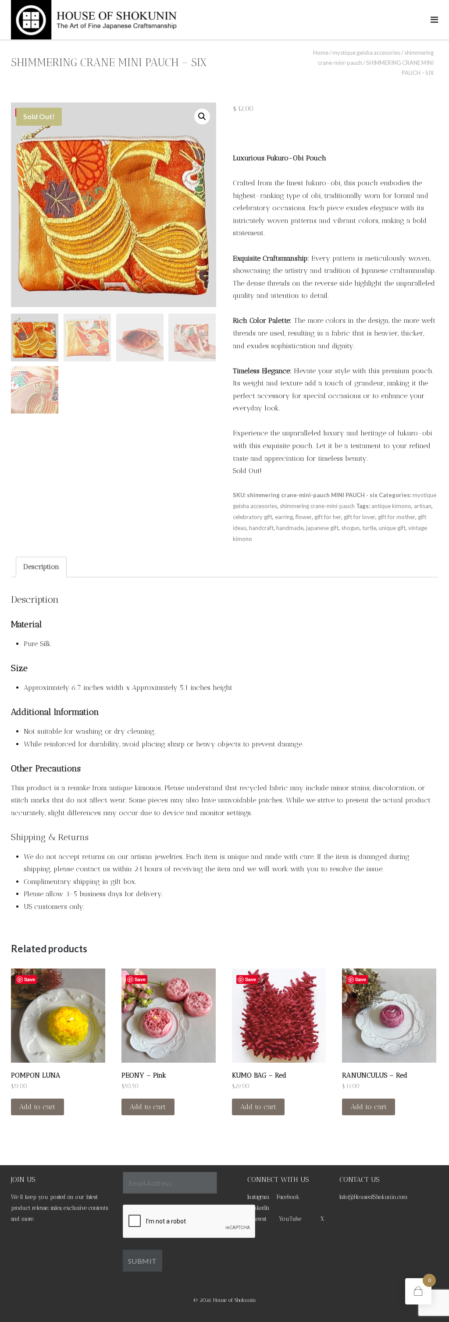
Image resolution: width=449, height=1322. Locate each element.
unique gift (392, 527)
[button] (202, 116)
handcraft (261, 527)
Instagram (258, 1197)
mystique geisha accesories (366, 52)
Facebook (288, 1197)
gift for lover (359, 516)
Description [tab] (41, 566)
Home (320, 52)
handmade (289, 527)
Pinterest (257, 1219)
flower (304, 516)
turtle (369, 527)
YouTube (290, 1219)
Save (29, 979)
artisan (422, 505)
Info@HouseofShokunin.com (373, 1197)
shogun (350, 527)
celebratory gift (252, 516)
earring (284, 516)
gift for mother (396, 516)
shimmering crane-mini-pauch (317, 505)
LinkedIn (259, 1208)
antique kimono (391, 505)
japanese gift (322, 527)
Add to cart (37, 1107)
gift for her (327, 516)
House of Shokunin (234, 1300)
